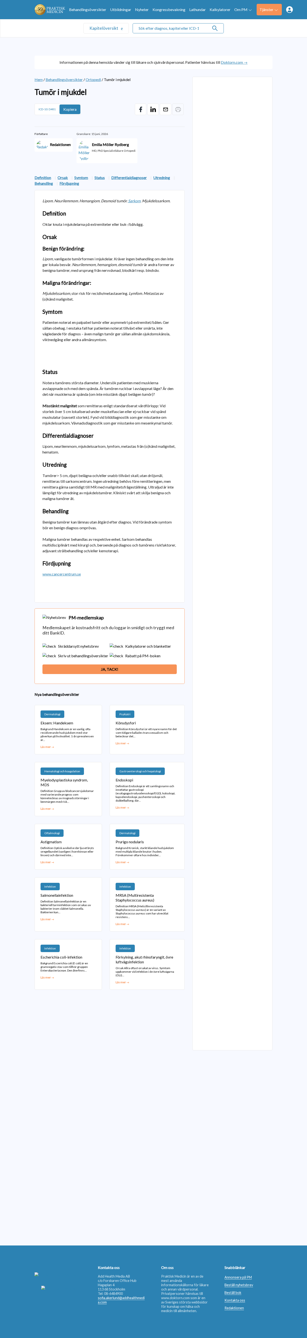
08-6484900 (113, 1293)
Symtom (81, 177)
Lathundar (197, 9)
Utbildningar (120, 9)
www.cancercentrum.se (61, 574)
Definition (43, 177)
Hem (39, 79)
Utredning (161, 177)
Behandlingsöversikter (87, 9)
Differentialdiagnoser (129, 177)
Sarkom (134, 200)
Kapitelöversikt (104, 28)
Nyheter (142, 9)
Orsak (63, 177)
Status (99, 177)
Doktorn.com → (234, 62)
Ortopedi (93, 79)
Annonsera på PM (238, 1277)
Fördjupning (69, 183)
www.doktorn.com (175, 1298)
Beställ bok (232, 1293)
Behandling (44, 183)
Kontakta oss (234, 1300)
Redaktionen (234, 1308)
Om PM (241, 9)
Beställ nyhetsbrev (238, 1285)
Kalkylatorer (220, 9)
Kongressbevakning (169, 9)
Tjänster (266, 9)
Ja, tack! (109, 669)
